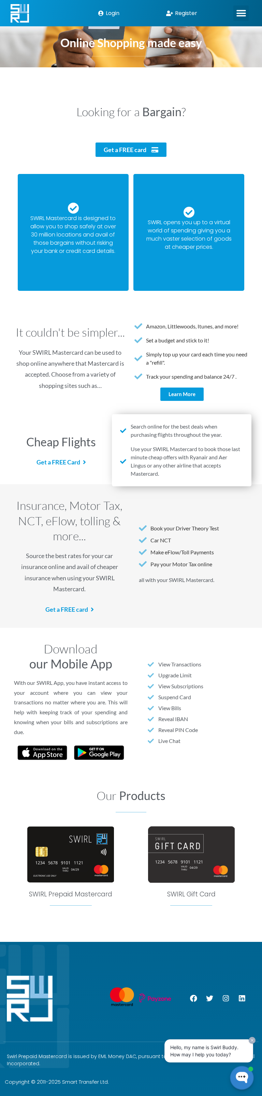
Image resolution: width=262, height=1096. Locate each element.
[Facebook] (194, 998)
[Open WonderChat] (242, 1078)
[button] (241, 13)
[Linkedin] (242, 998)
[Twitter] (210, 998)
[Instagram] (226, 998)
